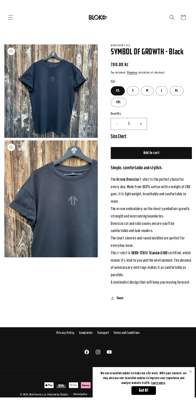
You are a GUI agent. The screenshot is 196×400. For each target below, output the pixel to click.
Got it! (143, 391)
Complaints (86, 333)
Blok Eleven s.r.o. (38, 394)
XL (176, 91)
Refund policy (81, 394)
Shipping (132, 72)
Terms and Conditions (127, 333)
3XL (118, 102)
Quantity (116, 113)
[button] (10, 17)
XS (117, 91)
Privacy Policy (65, 333)
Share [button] (120, 298)
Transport (103, 333)
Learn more (158, 383)
